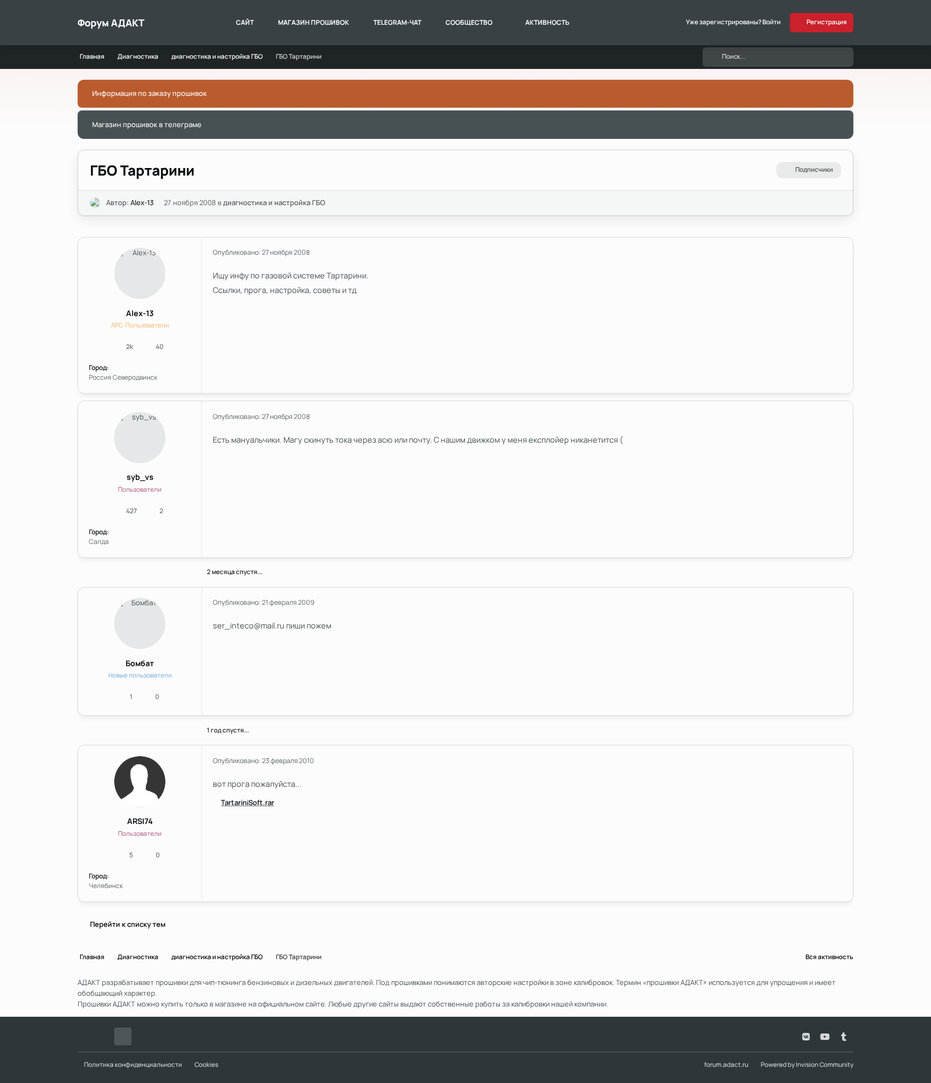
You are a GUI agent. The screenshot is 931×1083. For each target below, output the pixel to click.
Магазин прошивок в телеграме (147, 124)
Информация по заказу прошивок (149, 93)
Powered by (807, 1064)
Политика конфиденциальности (133, 1064)
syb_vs (140, 477)
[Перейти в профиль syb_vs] (139, 437)
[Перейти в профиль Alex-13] (95, 203)
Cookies (206, 1064)
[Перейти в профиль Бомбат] (139, 623)
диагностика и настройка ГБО (274, 202)
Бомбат (140, 663)
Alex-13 (142, 202)
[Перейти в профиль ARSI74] (139, 781)
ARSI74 (140, 821)
